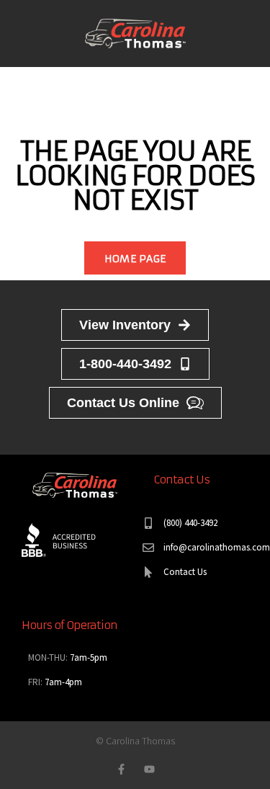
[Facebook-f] (121, 769)
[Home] (135, 32)
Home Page (135, 258)
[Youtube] (149, 769)
